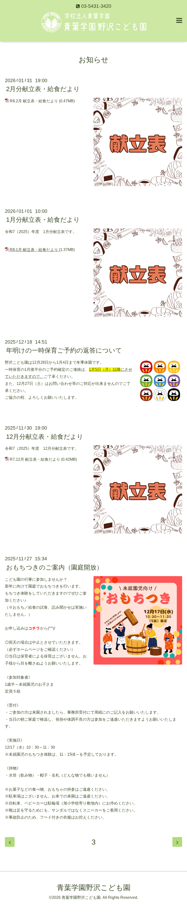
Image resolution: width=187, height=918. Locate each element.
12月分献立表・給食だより (44, 436)
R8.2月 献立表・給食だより (34, 101)
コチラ (34, 628)
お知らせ (94, 60)
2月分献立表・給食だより (43, 89)
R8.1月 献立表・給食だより (34, 250)
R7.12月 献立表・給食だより (35, 459)
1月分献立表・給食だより (43, 219)
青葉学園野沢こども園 (94, 887)
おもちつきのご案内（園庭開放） (54, 567)
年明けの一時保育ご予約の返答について (64, 350)
